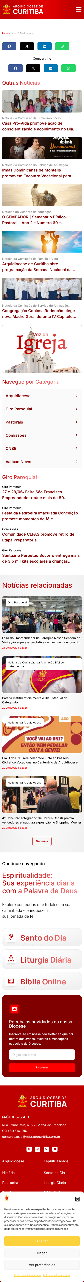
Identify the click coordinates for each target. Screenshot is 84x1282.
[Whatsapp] (46, 1149)
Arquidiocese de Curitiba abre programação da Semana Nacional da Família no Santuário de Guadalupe (37, 270)
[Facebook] (29, 1149)
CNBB (11, 448)
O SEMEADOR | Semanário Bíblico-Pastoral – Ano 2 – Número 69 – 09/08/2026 (34, 223)
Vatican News (18, 461)
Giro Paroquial (19, 409)
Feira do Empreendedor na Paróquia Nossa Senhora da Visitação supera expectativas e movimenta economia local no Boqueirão (41, 642)
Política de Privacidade (27, 1275)
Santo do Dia (54, 1173)
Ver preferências (42, 1265)
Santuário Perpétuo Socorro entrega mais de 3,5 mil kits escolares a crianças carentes (41, 561)
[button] (77, 1199)
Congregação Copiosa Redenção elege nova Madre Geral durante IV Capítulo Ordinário (38, 316)
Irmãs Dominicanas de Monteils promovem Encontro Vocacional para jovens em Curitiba (36, 176)
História (8, 1173)
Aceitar (42, 1241)
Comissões (16, 435)
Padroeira (10, 1182)
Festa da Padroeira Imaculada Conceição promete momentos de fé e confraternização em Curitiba (40, 519)
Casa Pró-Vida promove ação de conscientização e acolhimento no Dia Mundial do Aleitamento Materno (37, 129)
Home (6, 33)
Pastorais (14, 422)
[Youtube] (55, 1149)
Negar (42, 1253)
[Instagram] (37, 1149)
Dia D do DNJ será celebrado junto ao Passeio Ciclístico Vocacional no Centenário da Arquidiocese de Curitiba (40, 762)
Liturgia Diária (55, 1182)
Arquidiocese (18, 395)
